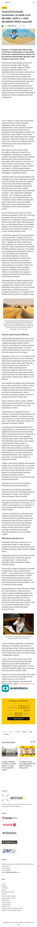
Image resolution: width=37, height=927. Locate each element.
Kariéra (4, 890)
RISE (31, 732)
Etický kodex (6, 900)
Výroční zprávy (6, 902)
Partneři (4, 894)
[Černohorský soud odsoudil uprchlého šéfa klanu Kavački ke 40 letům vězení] (27, 751)
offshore (24, 732)
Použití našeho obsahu (9, 896)
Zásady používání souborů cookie (12, 908)
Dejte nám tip (6, 904)
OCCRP (18, 732)
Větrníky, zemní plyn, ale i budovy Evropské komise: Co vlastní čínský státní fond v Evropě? (9, 766)
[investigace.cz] (6, 2)
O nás (3, 884)
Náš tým (4, 886)
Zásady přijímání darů (8, 898)
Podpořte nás (6, 906)
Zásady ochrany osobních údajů (11, 910)
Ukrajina (6, 734)
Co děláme (5, 888)
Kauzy (4, 7)
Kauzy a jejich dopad (8, 892)
